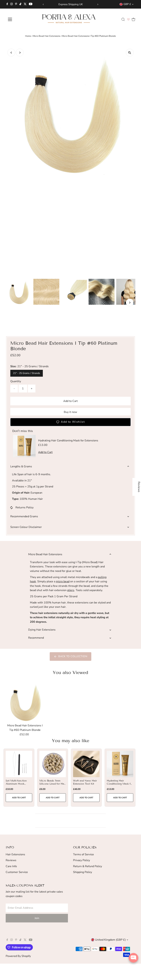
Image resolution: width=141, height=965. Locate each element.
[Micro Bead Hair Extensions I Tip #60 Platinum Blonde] (25, 701)
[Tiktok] (20, 4)
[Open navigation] (21, 19)
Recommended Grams (24, 516)
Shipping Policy (82, 872)
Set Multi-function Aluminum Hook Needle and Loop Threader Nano (16, 785)
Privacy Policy (81, 860)
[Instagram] (11, 4)
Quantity (15, 381)
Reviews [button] (139, 487)
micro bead (62, 581)
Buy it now (70, 412)
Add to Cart (70, 401)
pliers (70, 590)
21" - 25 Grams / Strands (26, 373)
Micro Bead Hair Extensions (46, 36)
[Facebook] (7, 4)
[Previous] (43, 4)
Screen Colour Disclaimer (26, 527)
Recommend (36, 638)
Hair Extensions (15, 854)
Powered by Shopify (18, 956)
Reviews (11, 860)
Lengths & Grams (21, 466)
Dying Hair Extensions (42, 630)
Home (28, 36)
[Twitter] (25, 4)
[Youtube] (30, 4)
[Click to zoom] (130, 52)
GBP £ (127, 4)
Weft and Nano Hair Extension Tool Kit (85, 782)
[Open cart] (133, 19)
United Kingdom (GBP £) (110, 940)
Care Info (11, 866)
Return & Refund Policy (87, 866)
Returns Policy (24, 507)
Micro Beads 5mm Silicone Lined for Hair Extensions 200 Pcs (52, 783)
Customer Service (17, 872)
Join (37, 918)
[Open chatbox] (133, 958)
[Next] (98, 4)
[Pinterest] (16, 4)
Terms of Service (83, 854)
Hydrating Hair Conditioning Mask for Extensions (120, 783)
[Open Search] (123, 19)
